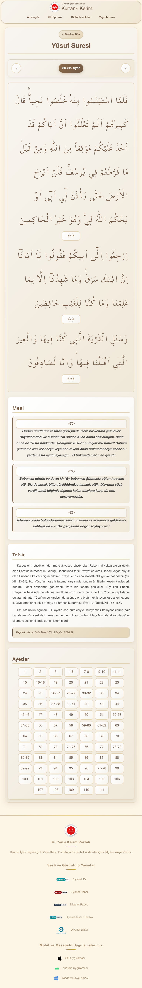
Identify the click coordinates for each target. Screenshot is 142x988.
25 (40, 693)
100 (25, 779)
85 (71, 757)
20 (71, 682)
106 (117, 779)
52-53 (117, 714)
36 (40, 704)
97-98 (101, 768)
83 (40, 757)
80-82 (25, 757)
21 (86, 682)
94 (56, 768)
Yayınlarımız (107, 17)
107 (40, 790)
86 (86, 757)
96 (86, 768)
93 (40, 768)
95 (71, 768)
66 (56, 736)
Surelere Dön (71, 34)
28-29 (71, 693)
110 (86, 790)
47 (40, 714)
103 (71, 779)
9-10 (101, 672)
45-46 (25, 714)
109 (71, 790)
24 (25, 693)
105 (101, 779)
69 (102, 736)
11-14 (117, 672)
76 (86, 747)
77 (102, 747)
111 (101, 790)
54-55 (25, 725)
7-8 (86, 672)
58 (71, 725)
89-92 (25, 768)
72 (40, 747)
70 (117, 736)
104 (86, 779)
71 (25, 747)
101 (40, 779)
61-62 (101, 725)
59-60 (86, 725)
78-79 (117, 747)
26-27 (55, 693)
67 (71, 736)
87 (102, 757)
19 (56, 682)
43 (102, 704)
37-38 (55, 704)
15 (25, 682)
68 (86, 736)
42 (86, 704)
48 (56, 714)
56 (40, 725)
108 (55, 790)
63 (117, 725)
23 (117, 682)
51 (102, 714)
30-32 (86, 693)
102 (55, 779)
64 (25, 736)
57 (56, 725)
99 (117, 768)
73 (56, 747)
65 (40, 736)
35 (25, 704)
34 (117, 693)
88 (117, 757)
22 (102, 682)
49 (71, 714)
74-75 (71, 747)
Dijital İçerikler (80, 17)
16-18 (40, 682)
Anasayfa (33, 17)
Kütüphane (55, 17)
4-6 (71, 672)
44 (117, 704)
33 (102, 693)
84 (56, 757)
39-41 (71, 704)
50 (86, 714)
